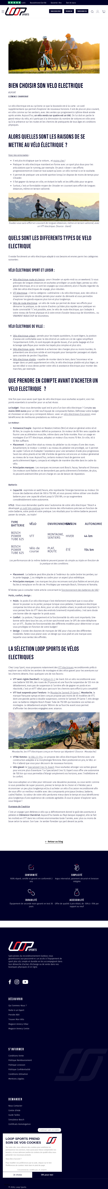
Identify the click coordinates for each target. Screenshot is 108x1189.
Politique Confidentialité (19, 1069)
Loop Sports (21, 1187)
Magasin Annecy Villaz (18, 1024)
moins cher (59, 160)
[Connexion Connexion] (97, 11)
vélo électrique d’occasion (77, 414)
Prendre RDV (14, 1015)
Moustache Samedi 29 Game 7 (65, 692)
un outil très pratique (30, 508)
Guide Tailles (14, 1115)
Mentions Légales (16, 1079)
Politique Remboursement (20, 1060)
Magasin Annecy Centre (18, 1028)
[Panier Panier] (104, 11)
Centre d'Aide (14, 1110)
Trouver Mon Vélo (16, 1019)
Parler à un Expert (16, 1010)
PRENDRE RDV (69, 11)
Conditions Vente (16, 1056)
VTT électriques (66, 667)
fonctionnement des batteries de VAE (80, 590)
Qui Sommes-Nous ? (17, 1006)
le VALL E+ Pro (36, 757)
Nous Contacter (15, 1106)
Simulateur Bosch (16, 1119)
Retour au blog (55, 841)
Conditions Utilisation (18, 1074)
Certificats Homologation (19, 1124)
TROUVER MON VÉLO (82, 11)
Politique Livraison (16, 1065)
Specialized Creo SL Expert (41, 767)
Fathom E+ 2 (49, 679)
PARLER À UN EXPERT (56, 11)
